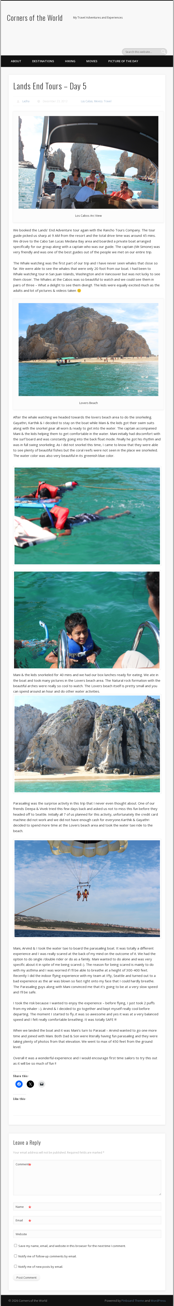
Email (23, 1221)
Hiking (70, 61)
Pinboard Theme (132, 1301)
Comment (23, 1164)
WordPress (158, 1301)
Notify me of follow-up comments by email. (47, 1256)
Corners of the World (35, 17)
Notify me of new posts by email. (40, 1267)
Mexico (98, 101)
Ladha (25, 101)
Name (23, 1207)
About (16, 61)
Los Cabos (87, 101)
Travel (107, 101)
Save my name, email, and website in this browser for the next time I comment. (72, 1246)
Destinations (43, 61)
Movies (91, 61)
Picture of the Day (123, 61)
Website (21, 1234)
